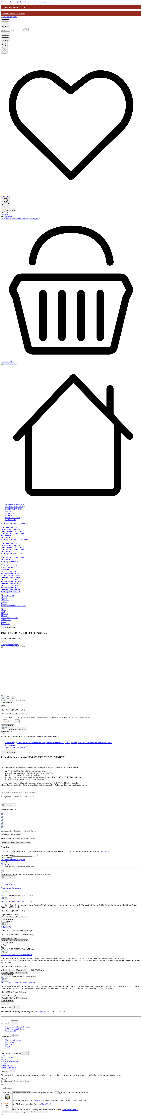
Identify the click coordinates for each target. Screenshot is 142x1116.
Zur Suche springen (27, 2)
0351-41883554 (40, 1012)
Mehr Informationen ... (70, 1110)
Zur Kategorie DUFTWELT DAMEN (14, 523)
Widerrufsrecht (10, 1031)
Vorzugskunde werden (13, 1040)
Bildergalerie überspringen (10, 645)
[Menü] (11, 1094)
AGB (7, 1048)
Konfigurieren (25, 1112)
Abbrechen (5, 864)
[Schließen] (2, 695)
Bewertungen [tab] (10, 745)
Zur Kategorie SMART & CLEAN (13, 606)
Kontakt (8, 1046)
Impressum (9, 1044)
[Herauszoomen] (3, 697)
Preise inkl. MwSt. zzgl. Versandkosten (14, 714)
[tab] (58, 743)
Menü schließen (10, 210)
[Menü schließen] (2, 564)
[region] (71, 673)
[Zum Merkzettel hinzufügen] (4, 898)
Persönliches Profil (15, 219)
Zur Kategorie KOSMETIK (11, 592)
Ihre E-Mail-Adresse (9, 855)
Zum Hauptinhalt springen (10, 2)
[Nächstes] (8, 1003)
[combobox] (11, 30)
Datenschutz (9, 1042)
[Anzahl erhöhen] (17, 721)
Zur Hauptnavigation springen (44, 2)
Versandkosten (38, 1100)
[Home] (73, 435)
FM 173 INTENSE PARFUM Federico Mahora (18, 982)
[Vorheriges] (3, 1003)
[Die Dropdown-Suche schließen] (26, 29)
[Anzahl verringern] (5, 721)
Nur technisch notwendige (10, 1112)
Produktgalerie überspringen (11, 888)
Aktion (4, 1079)
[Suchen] (23, 30)
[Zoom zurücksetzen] (8, 697)
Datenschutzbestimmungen (21, 1093)
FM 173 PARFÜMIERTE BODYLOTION (16, 901)
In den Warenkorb (7, 725)
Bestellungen (33, 219)
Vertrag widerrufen (7, 1019)
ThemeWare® (46, 1104)
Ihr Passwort (6, 857)
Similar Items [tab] (10, 884)
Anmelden (4, 215)
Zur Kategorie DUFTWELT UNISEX (14, 553)
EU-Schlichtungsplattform (14, 1029)
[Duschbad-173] (13, 647)
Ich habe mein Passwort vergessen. (13, 860)
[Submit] (2, 1083)
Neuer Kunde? (105, 851)
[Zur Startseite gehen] (9, 17)
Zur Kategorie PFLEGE (9, 562)
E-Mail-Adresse (7, 1081)
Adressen (25, 219)
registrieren (8, 217)
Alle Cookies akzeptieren (39, 1112)
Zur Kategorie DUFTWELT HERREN (15, 539)
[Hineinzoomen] (13, 697)
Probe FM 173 (6, 927)
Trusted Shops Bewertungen (15, 747)
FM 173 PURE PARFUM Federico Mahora (16, 955)
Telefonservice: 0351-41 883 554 (13, 7)
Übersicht (4, 219)
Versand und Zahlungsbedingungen (17, 1027)
